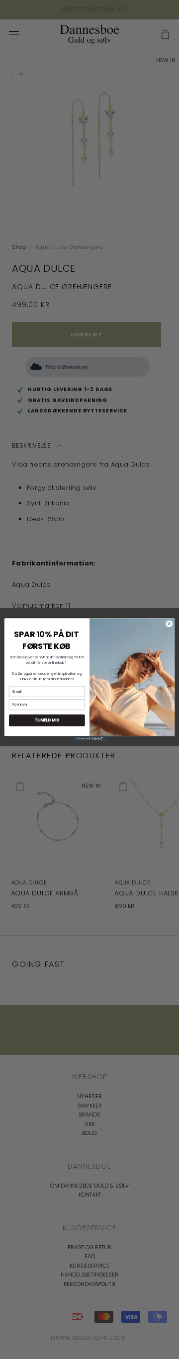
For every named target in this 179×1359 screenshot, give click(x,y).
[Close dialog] (169, 623)
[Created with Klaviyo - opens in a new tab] (89, 738)
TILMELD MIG (46, 719)
